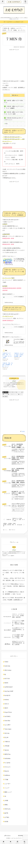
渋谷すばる (7, 809)
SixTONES (7, 716)
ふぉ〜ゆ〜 (7, 783)
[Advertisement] (14, 65)
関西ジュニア (8, 792)
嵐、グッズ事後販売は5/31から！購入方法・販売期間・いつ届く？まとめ (13, 593)
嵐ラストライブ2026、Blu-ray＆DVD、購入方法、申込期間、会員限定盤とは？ (14, 598)
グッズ (5, 394)
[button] (25, 445)
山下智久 (6, 817)
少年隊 (6, 800)
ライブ (20, 394)
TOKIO (6, 661)
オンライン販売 (20, 392)
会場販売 (6, 396)
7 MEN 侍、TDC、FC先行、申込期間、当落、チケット (7, 365)
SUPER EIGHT (8, 687)
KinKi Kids (7, 666)
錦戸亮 (6, 813)
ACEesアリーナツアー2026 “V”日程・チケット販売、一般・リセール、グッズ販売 (13, 572)
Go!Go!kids (7, 758)
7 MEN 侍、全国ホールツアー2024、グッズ (14, 101)
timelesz (6, 699)
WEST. (6, 708)
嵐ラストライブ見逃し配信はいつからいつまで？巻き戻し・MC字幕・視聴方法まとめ (14, 586)
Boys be (6, 771)
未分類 (6, 821)
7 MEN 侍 (6, 392)
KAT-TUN (7, 678)
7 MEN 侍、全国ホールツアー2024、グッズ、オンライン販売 (14, 113)
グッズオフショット (13, 394)
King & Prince (8, 712)
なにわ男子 (7, 724)
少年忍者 (6, 745)
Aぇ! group (7, 762)
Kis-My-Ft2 (7, 695)
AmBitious (7, 775)
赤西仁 (6, 804)
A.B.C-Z (6, 703)
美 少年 (6, 737)
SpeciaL (6, 750)
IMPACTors (7, 754)
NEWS (6, 682)
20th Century (7, 670)
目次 (13, 95)
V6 (5, 796)
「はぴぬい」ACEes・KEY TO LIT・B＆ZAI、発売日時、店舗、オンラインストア (14, 579)
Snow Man (7, 720)
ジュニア (6, 788)
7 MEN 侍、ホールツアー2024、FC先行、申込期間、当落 (19, 355)
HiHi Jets (6, 733)
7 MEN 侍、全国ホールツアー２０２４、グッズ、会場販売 (13, 107)
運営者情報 (20, 835)
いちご (14, 381)
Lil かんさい (7, 766)
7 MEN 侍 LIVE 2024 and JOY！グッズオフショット (13, 118)
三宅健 (6, 779)
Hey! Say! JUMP (8, 691)
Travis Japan (7, 729)
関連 (6, 123)
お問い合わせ (7, 835)
